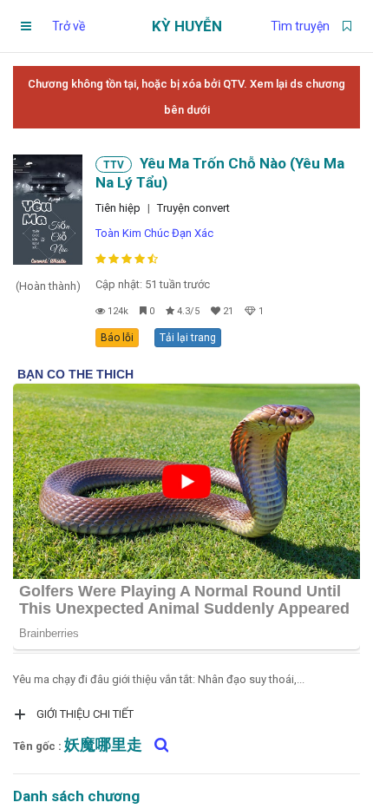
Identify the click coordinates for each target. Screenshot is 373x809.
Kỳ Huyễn (187, 26)
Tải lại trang (188, 338)
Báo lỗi (117, 338)
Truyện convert (193, 207)
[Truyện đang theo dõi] (347, 26)
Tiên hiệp (118, 207)
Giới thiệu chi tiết (85, 713)
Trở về (68, 26)
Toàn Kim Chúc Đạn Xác (154, 233)
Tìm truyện (300, 26)
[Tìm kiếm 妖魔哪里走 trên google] (157, 744)
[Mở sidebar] (26, 26)
